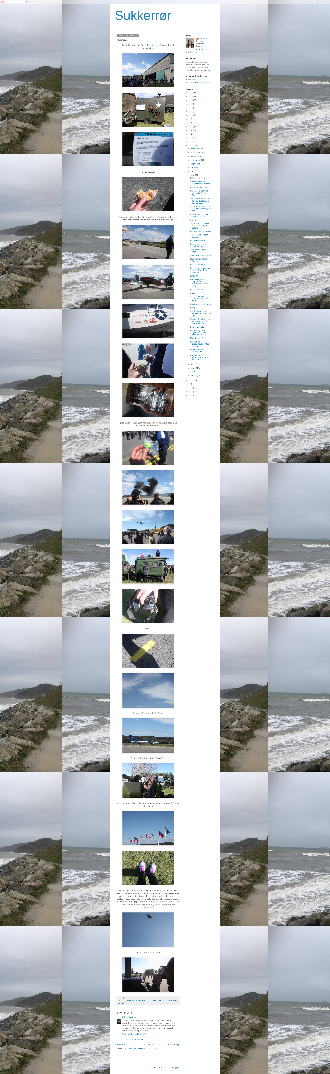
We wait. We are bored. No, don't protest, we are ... (200, 208)
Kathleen (202, 39)
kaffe (159, 1000)
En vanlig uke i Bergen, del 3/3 (198, 351)
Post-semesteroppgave (200, 231)
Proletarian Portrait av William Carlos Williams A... (199, 357)
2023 (190, 104)
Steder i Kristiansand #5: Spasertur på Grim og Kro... (200, 321)
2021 (190, 111)
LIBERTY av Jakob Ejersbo (198, 260)
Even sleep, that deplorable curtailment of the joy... (200, 282)
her (202, 67)
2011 (190, 380)
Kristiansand (171, 1000)
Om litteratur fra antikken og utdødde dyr (200, 313)
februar (194, 372)
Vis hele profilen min (194, 51)
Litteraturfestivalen (199, 187)
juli (192, 167)
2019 (190, 119)
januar (194, 375)
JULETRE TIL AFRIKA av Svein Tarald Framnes (200, 225)
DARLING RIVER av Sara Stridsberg (199, 215)
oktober (194, 156)
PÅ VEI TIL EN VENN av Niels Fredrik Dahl (200, 193)
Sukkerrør (143, 15)
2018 (190, 123)
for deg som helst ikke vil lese (144, 1000)
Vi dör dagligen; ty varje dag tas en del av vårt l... (200, 298)
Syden (193, 220)
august (194, 164)
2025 (190, 96)
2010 (190, 384)
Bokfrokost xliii (197, 289)
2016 (190, 130)
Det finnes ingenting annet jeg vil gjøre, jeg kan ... (200, 270)
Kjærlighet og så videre (200, 304)
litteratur (121, 1003)
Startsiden (148, 1044)
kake (164, 1000)
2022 (190, 108)
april (193, 364)
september (196, 160)
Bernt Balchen (148, 45)
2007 (190, 395)
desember (195, 149)
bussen (128, 1000)
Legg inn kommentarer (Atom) (142, 1049)
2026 (190, 92)
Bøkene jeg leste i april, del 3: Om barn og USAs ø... (198, 332)
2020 (190, 115)
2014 (190, 138)
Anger (193, 293)
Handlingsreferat (198, 338)
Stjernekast (127, 1017)
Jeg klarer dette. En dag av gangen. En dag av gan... (199, 201)
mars (193, 368)
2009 (190, 388)
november (196, 152)
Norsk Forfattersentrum (199, 82)
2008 (190, 391)
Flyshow (194, 276)
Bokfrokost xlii (197, 327)
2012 (190, 145)
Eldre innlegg (172, 1044)
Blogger (175, 1067)
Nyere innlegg (124, 1044)
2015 (190, 134)
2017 (190, 126)
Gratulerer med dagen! (200, 255)
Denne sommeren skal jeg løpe (198, 245)
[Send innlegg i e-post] (122, 998)
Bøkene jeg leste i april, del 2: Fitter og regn (199, 344)
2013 (190, 141)
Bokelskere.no (194, 79)
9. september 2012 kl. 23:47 (134, 1034)
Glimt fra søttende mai (199, 251)
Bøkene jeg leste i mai (200, 178)
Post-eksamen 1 (197, 240)
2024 (190, 100)
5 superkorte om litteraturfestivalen (200, 183)
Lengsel (193, 308)
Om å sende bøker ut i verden (200, 236)
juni (193, 171)
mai (193, 175)
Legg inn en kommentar (131, 1039)
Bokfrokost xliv (197, 264)
